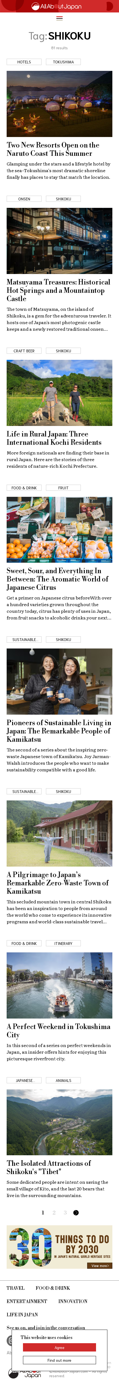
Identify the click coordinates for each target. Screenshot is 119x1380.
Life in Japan (22, 1315)
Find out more (59, 1360)
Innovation (72, 1301)
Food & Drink (53, 1288)
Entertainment (27, 1301)
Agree (59, 1347)
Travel (16, 1288)
